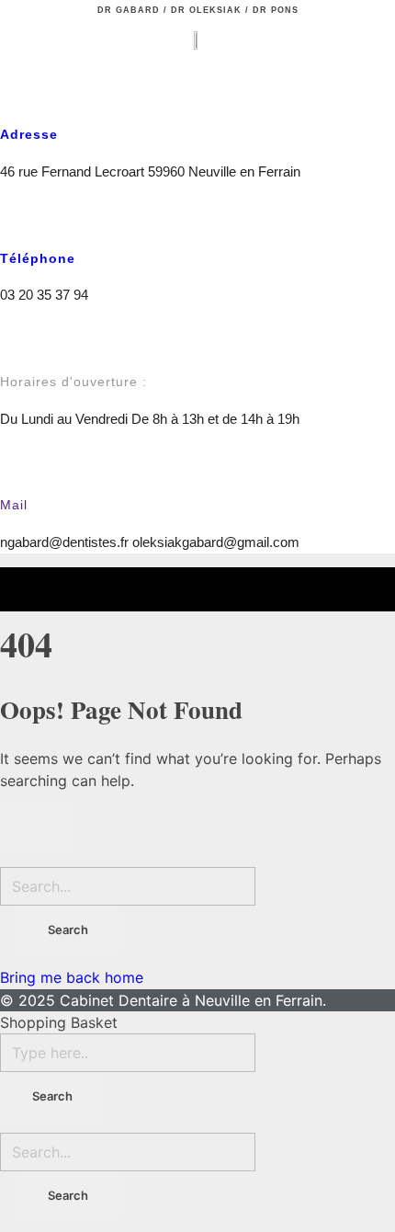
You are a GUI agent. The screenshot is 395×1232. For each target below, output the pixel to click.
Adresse (29, 134)
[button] (19, 51)
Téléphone (37, 258)
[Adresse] (13, 98)
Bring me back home (71, 977)
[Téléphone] (13, 221)
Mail (14, 504)
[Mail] (13, 468)
